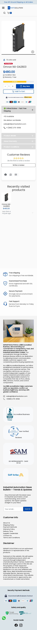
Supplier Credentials (10, 533)
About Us (6, 523)
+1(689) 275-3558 (13, 399)
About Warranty (10, 141)
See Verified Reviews (22, 434)
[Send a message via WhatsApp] (4, 618)
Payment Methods (10, 527)
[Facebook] (16, 625)
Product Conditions (11, 147)
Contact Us (7, 536)
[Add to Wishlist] (32, 51)
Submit (28, 509)
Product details (10, 135)
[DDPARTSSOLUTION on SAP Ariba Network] (16, 475)
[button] (4, 12)
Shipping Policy (8, 525)
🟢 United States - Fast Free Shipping (15, 109)
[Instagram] (20, 625)
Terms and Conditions (11, 538)
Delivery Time (8, 531)
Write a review (18, 165)
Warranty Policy (9, 529)
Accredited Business (21, 414)
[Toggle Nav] (3, 8)
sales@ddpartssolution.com (16, 396)
